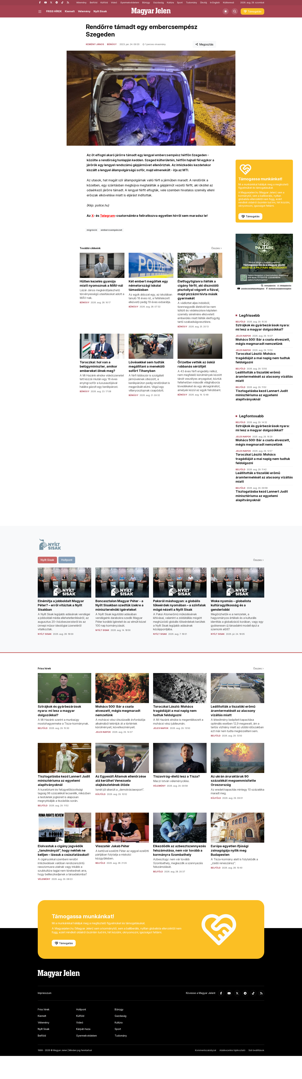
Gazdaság (158, 2)
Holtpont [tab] (66, 560)
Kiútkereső (228, 2)
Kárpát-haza (83, 1028)
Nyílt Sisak (100, 11)
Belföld (93, 2)
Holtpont (81, 1009)
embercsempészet (111, 229)
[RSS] (68, 3)
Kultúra (170, 2)
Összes (215, 248)
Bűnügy (146, 2)
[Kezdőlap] (151, 11)
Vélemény (81, 2)
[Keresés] (235, 11)
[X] (51, 3)
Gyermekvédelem (129, 2)
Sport (180, 2)
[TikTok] (62, 3)
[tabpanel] (151, 604)
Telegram (107, 215)
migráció (92, 229)
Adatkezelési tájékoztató (232, 1050)
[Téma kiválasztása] (225, 11)
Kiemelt (70, 11)
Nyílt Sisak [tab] (47, 560)
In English (215, 2)
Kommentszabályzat (205, 1050)
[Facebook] (40, 3)
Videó (114, 2)
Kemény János (95, 44)
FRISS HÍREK (54, 11)
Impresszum (44, 992)
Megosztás (206, 44)
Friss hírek (43, 1009)
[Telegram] (57, 3)
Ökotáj (203, 2)
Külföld (104, 2)
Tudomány (191, 2)
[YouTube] (45, 3)
